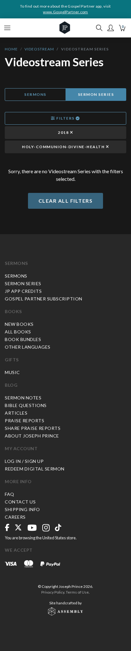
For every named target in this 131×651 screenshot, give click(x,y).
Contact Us (20, 501)
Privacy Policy (52, 592)
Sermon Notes (23, 397)
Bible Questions (26, 405)
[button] (110, 28)
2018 (64, 132)
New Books (19, 324)
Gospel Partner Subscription (43, 298)
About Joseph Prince (32, 435)
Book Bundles (23, 339)
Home (11, 49)
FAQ (9, 494)
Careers (15, 517)
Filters (65, 118)
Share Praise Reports (32, 428)
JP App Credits (23, 291)
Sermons (35, 94)
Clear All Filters (65, 201)
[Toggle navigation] (7, 28)
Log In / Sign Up (24, 461)
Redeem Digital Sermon (35, 468)
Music (12, 372)
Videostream (39, 49)
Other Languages (28, 347)
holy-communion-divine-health (64, 146)
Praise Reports (24, 420)
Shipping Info (22, 509)
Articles (16, 413)
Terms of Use (77, 592)
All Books (18, 331)
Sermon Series (96, 94)
